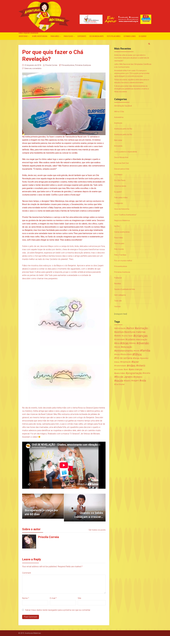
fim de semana (124, 358)
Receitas (117, 284)
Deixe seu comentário (33, 68)
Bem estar (118, 140)
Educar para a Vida (121, 169)
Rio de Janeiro (124, 376)
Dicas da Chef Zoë (121, 163)
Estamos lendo (130, 36)
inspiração (126, 362)
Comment (26, 573)
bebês (118, 336)
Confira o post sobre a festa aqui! (65, 195)
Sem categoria (120, 295)
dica (117, 343)
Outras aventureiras (122, 232)
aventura (119, 332)
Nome (25, 598)
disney (133, 343)
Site (79, 598)
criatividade (120, 339)
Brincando (118, 146)
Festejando (118, 203)
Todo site (118, 301)
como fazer (128, 336)
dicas (125, 343)
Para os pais (119, 243)
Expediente (82, 36)
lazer (136, 361)
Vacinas (117, 306)
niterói (141, 365)
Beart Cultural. (47, 414)
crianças (141, 335)
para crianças (136, 369)
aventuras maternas (135, 332)
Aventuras (23, 36)
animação (142, 328)
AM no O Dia (119, 112)
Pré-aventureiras (67, 65)
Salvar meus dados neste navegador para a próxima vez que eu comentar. (58, 610)
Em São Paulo (119, 180)
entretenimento (124, 350)
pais (126, 369)
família (146, 350)
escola (137, 351)
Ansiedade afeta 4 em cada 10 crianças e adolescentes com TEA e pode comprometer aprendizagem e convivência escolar (131, 73)
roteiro (138, 376)
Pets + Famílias (120, 255)
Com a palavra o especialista (125, 152)
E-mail (53, 598)
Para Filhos (68, 36)
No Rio (117, 226)
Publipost (118, 278)
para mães (120, 373)
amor (131, 328)
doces (117, 347)
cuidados (131, 339)
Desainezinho (77, 204)
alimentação (120, 328)
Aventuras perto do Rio (123, 129)
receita (147, 373)
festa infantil (126, 354)
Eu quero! (142, 36)
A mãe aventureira (39, 36)
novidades (119, 369)
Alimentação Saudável (123, 106)
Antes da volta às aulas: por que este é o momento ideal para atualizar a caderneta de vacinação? (131, 58)
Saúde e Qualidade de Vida (124, 289)
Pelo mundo (119, 249)
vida (143, 380)
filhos (138, 354)
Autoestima (118, 117)
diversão (143, 343)
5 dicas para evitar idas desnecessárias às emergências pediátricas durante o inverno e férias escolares (131, 89)
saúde (119, 380)
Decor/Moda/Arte (96, 36)
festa (117, 354)
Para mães (55, 36)
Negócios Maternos (122, 220)
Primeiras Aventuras (83, 65)
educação (127, 347)
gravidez (144, 358)
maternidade (120, 366)
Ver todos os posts (97, 530)
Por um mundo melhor (123, 261)
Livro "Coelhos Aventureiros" (125, 215)
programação (134, 373)
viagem (135, 380)
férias (137, 358)
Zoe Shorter (120, 384)
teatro (128, 380)
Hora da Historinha (121, 209)
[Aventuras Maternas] (44, 16)
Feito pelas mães (113, 36)
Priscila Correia (51, 65)
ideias (117, 362)
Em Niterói (118, 175)
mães (132, 365)
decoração (142, 339)
